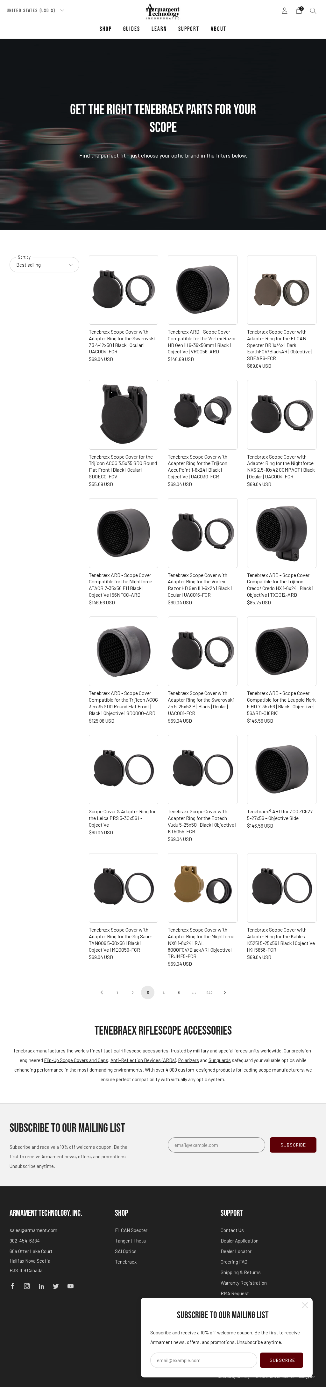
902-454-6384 (25, 1240)
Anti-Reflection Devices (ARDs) (143, 1060)
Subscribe (282, 1360)
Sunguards (220, 1060)
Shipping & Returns (241, 1272)
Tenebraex (126, 1262)
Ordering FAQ (234, 1262)
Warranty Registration (244, 1283)
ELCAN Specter (131, 1230)
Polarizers (188, 1060)
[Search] (313, 10)
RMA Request (235, 1293)
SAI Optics (126, 1251)
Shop (106, 29)
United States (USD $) (32, 10)
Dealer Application (240, 1240)
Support (188, 29)
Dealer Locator (236, 1251)
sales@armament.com (33, 1230)
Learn (159, 29)
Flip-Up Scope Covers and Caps (76, 1060)
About (218, 29)
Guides (131, 29)
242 (209, 992)
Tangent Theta (130, 1240)
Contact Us (232, 1230)
